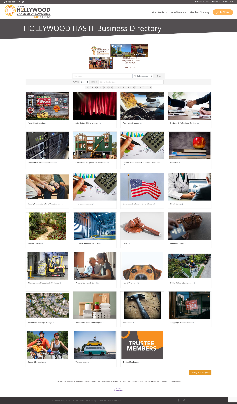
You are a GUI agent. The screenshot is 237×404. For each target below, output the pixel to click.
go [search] (160, 76)
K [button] (113, 87)
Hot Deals (101, 381)
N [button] (120, 87)
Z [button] (150, 87)
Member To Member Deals (116, 381)
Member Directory (202, 2)
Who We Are (177, 12)
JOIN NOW (223, 12)
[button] (200, 372)
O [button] (123, 87)
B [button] (92, 87)
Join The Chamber (174, 381)
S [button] (133, 87)
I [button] (109, 87)
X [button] (145, 87)
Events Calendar (90, 381)
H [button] (107, 87)
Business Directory (63, 381)
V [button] (140, 87)
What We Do (158, 12)
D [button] (97, 87)
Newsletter (216, 2)
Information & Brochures (157, 381)
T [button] (135, 87)
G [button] (104, 87)
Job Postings (132, 381)
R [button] (130, 87)
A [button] (90, 87)
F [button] (102, 87)
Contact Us (142, 381)
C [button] (95, 87)
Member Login (228, 2)
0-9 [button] (87, 87)
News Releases (77, 381)
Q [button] (128, 87)
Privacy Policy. (114, 400)
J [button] (111, 87)
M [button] (118, 87)
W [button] (143, 87)
